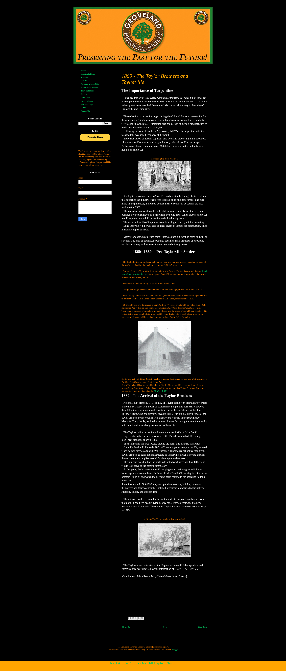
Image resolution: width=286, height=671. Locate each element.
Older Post (202, 627)
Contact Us (85, 111)
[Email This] (129, 618)
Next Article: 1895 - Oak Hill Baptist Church (143, 663)
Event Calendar (87, 101)
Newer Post (127, 627)
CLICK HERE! (160, 391)
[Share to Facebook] (139, 618)
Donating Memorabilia (90, 84)
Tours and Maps (87, 91)
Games (83, 108)
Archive (84, 94)
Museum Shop (87, 104)
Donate (84, 81)
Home (165, 627)
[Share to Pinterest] (142, 618)
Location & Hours (88, 74)
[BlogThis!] (132, 618)
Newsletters (85, 97)
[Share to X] (136, 618)
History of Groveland (89, 87)
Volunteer (84, 77)
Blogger (175, 650)
